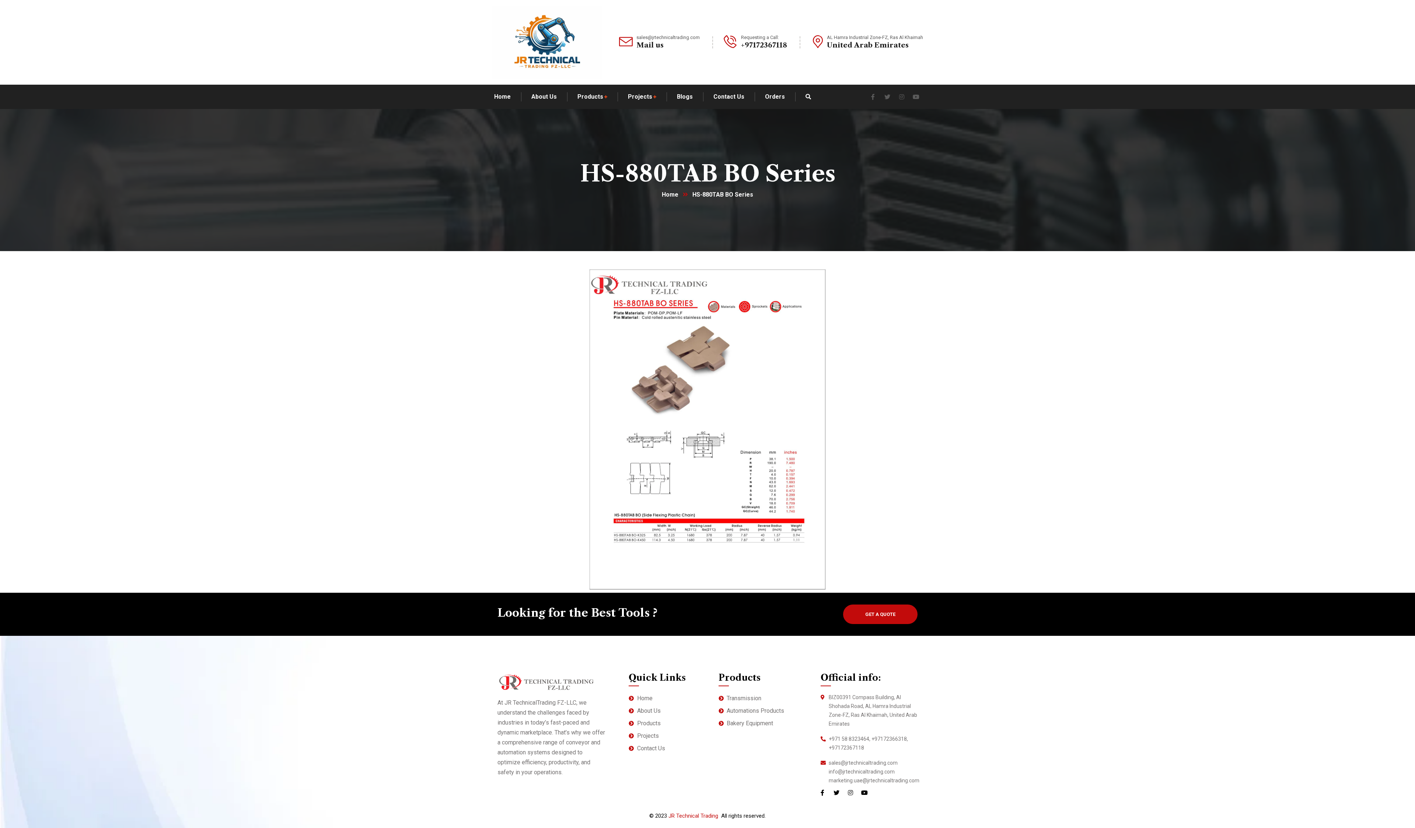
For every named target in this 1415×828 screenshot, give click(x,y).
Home (670, 194)
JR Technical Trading (693, 816)
